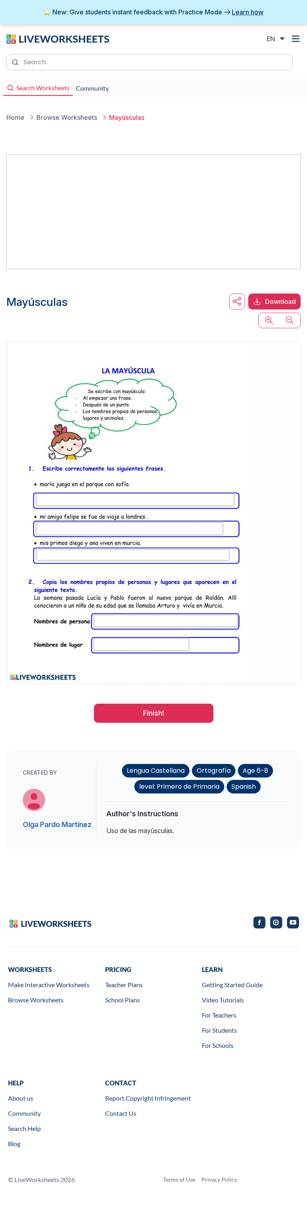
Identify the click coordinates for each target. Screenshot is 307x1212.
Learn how (247, 12)
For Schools (217, 1045)
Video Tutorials (223, 1000)
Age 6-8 (255, 770)
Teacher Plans (124, 984)
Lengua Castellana (156, 770)
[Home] (57, 38)
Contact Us (120, 1113)
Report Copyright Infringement (148, 1098)
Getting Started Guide (232, 984)
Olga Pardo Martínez (57, 824)
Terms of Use (179, 1179)
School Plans (122, 1000)
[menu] (296, 39)
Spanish (243, 786)
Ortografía (214, 770)
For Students (219, 1030)
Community (24, 1113)
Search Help (24, 1128)
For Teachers (219, 1015)
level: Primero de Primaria (179, 786)
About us (20, 1098)
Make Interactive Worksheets (49, 984)
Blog (14, 1143)
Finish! (153, 713)
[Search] (16, 61)
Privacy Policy (219, 1179)
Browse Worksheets (36, 1000)
